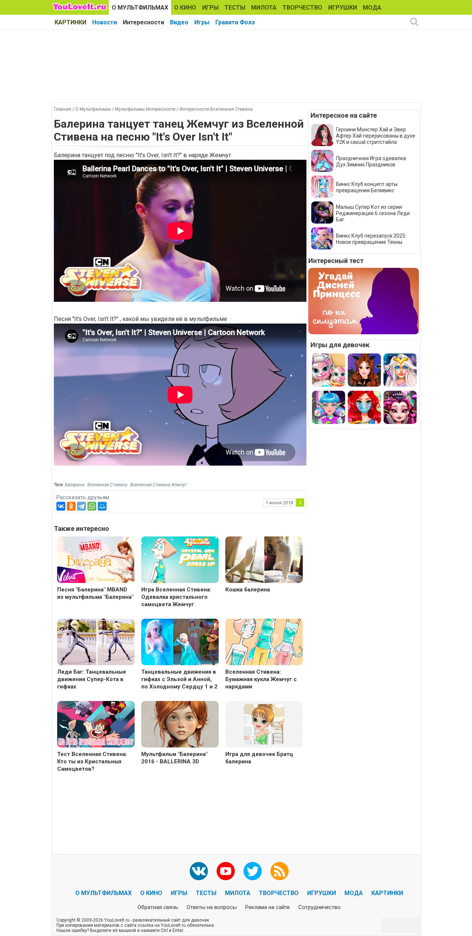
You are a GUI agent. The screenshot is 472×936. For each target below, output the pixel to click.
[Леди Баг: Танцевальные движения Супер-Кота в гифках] (96, 643)
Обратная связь (158, 907)
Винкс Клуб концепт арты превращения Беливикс (367, 187)
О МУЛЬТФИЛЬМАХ (140, 7)
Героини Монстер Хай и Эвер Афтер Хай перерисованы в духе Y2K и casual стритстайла (375, 136)
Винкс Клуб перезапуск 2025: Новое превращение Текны (371, 239)
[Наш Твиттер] (252, 871)
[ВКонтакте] (60, 506)
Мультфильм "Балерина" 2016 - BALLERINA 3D (174, 758)
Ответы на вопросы (212, 907)
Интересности (143, 22)
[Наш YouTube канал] (225, 871)
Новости (104, 22)
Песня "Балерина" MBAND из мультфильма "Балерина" (95, 593)
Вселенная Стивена (107, 484)
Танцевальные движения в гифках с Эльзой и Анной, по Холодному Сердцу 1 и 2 (179, 679)
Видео (179, 22)
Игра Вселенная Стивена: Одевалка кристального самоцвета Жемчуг (176, 597)
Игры (201, 22)
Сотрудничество (319, 907)
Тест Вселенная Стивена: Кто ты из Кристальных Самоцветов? (92, 761)
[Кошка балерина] (264, 560)
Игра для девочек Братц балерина (259, 758)
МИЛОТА (264, 7)
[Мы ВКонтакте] (199, 871)
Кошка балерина (247, 589)
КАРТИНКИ (70, 22)
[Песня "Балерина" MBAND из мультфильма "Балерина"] (96, 560)
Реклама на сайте (267, 907)
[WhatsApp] (91, 506)
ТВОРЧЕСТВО (302, 7)
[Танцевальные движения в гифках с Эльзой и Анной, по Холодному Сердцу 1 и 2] (180, 643)
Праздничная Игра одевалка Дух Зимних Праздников (371, 161)
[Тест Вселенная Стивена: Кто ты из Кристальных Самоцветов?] (96, 725)
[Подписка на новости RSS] (279, 871)
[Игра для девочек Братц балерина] (264, 723)
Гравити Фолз (235, 22)
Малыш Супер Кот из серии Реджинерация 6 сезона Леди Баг (373, 213)
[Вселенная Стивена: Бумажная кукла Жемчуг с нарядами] (264, 643)
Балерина (74, 484)
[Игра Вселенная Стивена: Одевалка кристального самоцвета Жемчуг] (180, 560)
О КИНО (185, 7)
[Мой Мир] (102, 506)
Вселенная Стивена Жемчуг (158, 484)
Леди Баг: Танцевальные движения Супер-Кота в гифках (91, 679)
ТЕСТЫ (235, 7)
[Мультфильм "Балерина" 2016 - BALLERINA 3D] (180, 725)
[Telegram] (81, 506)
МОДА (372, 7)
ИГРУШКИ (342, 7)
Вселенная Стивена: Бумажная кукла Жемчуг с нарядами (261, 679)
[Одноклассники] (71, 506)
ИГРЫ (210, 7)
